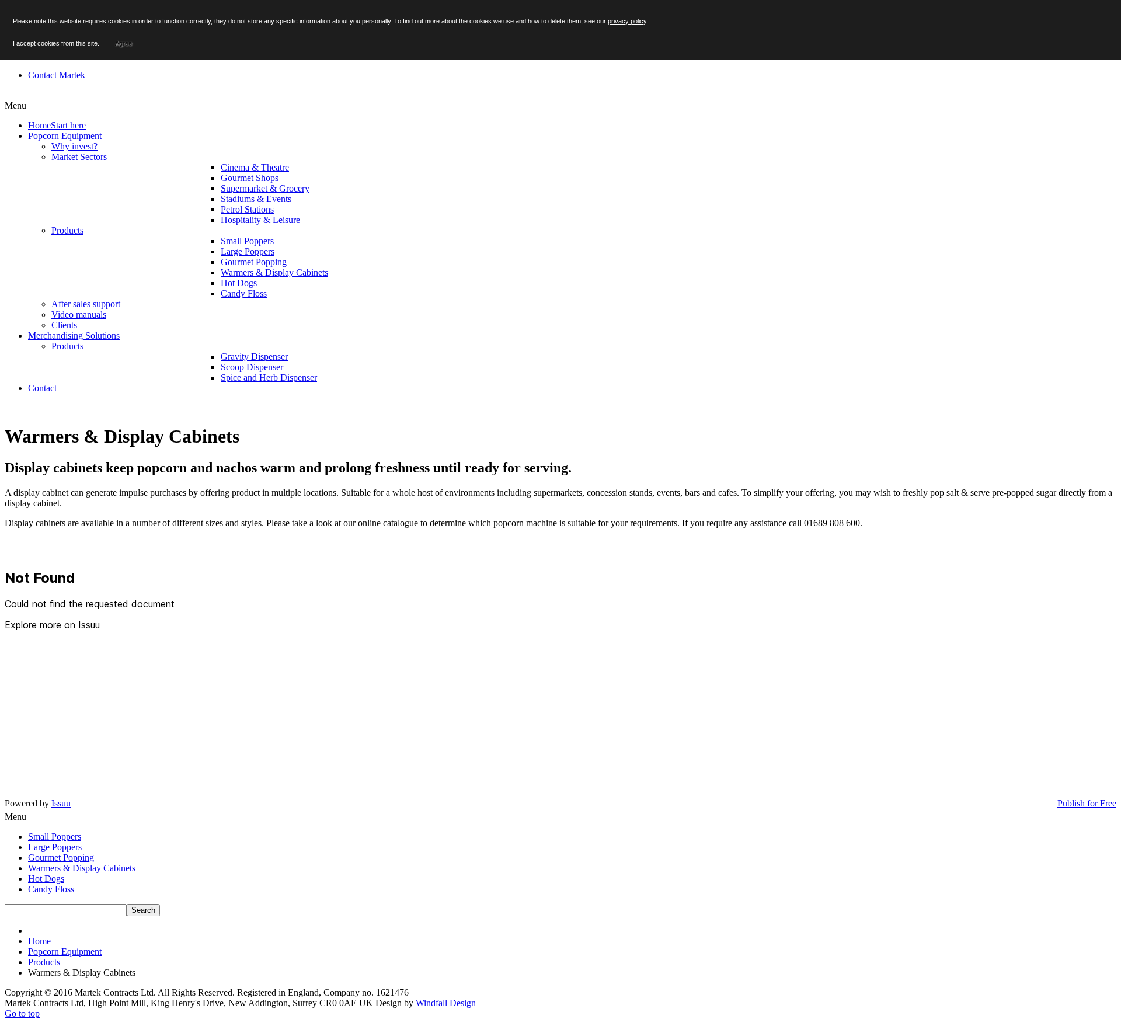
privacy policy (627, 21)
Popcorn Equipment (65, 952)
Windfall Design (446, 1003)
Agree (123, 43)
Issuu (61, 803)
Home (39, 941)
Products (44, 962)
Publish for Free (1086, 803)
